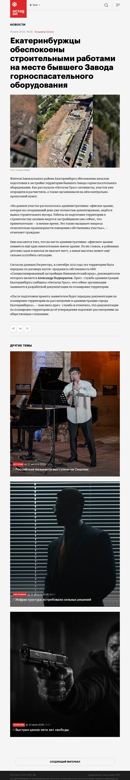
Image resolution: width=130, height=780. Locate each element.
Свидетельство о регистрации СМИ (104, 775)
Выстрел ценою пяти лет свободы (42, 730)
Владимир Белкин (44, 32)
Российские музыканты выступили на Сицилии (51, 469)
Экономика (19, 594)
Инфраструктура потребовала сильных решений (53, 599)
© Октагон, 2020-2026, (23, 775)
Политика (18, 725)
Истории (18, 464)
